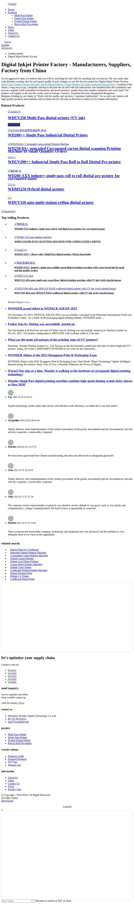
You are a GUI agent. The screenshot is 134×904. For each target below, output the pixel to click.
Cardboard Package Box (102, 84)
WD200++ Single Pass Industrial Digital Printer (48, 135)
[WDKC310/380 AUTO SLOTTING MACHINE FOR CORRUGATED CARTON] (33, 237)
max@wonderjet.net (18, 721)
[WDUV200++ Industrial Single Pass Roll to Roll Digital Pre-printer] (11, 157)
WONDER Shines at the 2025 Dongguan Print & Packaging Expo (52, 355)
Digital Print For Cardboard (24, 549)
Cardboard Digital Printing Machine (28, 570)
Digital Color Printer (20, 567)
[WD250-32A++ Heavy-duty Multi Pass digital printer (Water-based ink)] (20, 250)
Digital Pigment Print (21, 573)
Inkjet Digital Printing (52, 84)
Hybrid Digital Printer (25, 21)
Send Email (7, 800)
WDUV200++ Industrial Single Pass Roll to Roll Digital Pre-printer (64, 162)
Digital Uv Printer (19, 576)
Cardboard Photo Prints (22, 579)
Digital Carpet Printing (22, 558)
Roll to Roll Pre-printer (26, 24)
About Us (13, 33)
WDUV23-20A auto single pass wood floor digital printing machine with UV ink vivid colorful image (67, 280)
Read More (14, 124)
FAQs (11, 786)
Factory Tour (14, 789)
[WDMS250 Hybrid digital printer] (11, 184)
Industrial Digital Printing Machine (28, 552)
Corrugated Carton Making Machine (29, 555)
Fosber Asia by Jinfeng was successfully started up (41, 324)
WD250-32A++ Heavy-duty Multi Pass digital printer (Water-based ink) (52, 254)
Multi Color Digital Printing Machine (20, 84)
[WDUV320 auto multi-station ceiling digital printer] (10, 198)
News (11, 27)
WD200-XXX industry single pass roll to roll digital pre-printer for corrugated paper (64, 177)
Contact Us (13, 36)
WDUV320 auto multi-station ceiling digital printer (51, 202)
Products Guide (16, 756)
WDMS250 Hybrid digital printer (36, 189)
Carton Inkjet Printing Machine (26, 564)
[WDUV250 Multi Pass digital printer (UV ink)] (14, 111)
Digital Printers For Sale (77, 84)
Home (11, 9)
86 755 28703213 (17, 718)
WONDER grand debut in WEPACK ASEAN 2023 (42, 308)
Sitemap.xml (14, 765)
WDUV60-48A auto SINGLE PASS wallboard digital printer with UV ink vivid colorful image (64, 293)
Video (11, 30)
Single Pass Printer (24, 18)
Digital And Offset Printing (24, 561)
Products (12, 12)
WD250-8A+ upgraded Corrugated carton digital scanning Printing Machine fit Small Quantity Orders (64, 149)
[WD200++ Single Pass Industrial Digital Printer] (27, 130)
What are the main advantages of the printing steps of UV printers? (53, 339)
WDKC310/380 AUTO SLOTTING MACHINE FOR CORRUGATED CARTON (57, 241)
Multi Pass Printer (23, 15)
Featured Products (17, 759)
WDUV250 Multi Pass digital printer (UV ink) (46, 118)
